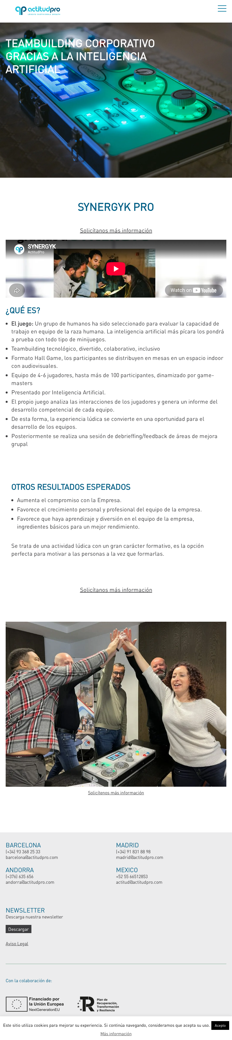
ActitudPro (38, 11)
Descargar (18, 929)
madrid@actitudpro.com (139, 857)
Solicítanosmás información (116, 589)
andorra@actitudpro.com (30, 882)
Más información (116, 1033)
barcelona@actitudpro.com (32, 857)
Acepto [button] (220, 1025)
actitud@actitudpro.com (139, 882)
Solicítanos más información (116, 230)
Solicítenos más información (116, 792)
